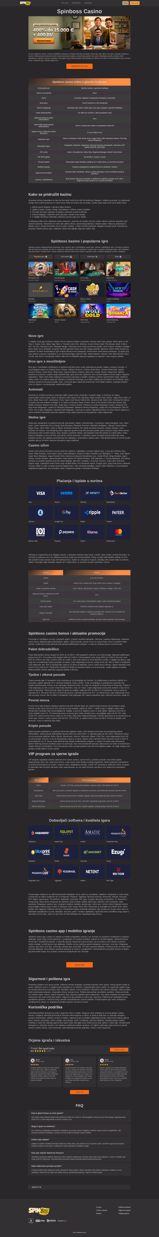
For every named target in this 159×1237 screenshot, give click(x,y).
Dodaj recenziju (119, 1049)
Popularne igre (39, 256)
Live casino (65, 256)
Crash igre (91, 256)
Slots (117, 256)
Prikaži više (79, 1092)
